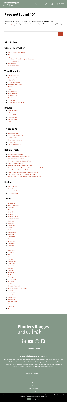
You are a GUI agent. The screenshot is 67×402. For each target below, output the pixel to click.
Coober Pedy (11, 225)
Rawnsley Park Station (14, 286)
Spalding (10, 290)
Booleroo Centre (13, 216)
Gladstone (11, 234)
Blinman (10, 214)
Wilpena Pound (12, 302)
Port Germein (12, 279)
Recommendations (13, 66)
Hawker (10, 239)
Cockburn (11, 223)
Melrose (10, 259)
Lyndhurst (11, 252)
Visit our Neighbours (14, 193)
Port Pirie (11, 281)
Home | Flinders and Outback (16, 52)
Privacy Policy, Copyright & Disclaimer (22, 59)
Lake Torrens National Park (16, 163)
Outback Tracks (12, 91)
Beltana (10, 210)
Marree (10, 257)
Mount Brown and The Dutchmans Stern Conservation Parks (26, 168)
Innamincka (11, 241)
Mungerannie (12, 261)
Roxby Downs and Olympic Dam (17, 288)
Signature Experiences (14, 144)
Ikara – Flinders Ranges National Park (19, 156)
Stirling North (12, 293)
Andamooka (11, 203)
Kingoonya (11, 245)
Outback (10, 189)
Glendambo (11, 237)
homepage (11, 24)
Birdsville (10, 212)
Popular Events (12, 142)
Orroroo (10, 268)
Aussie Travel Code (13, 75)
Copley (10, 228)
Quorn (10, 284)
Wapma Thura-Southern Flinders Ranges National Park (24, 177)
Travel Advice (12, 98)
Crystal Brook (12, 232)
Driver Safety (12, 80)
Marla (9, 254)
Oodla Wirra (11, 263)
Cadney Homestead (13, 219)
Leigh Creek (11, 250)
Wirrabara (11, 304)
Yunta (9, 308)
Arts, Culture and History (15, 135)
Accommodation (13, 110)
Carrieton (11, 221)
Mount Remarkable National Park (18, 170)
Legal (9, 57)
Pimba (10, 275)
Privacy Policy (33, 388)
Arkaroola (11, 207)
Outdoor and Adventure (15, 140)
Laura (9, 248)
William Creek (12, 297)
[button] (62, 4)
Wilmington (11, 299)
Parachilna (11, 270)
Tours (9, 122)
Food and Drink (12, 119)
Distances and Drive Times (15, 78)
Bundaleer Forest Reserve (15, 154)
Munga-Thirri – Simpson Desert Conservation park (23, 172)
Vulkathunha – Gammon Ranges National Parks (22, 174)
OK (29, 399)
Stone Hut (11, 295)
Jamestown (11, 243)
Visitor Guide (11, 100)
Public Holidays (12, 93)
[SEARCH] (60, 34)
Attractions (11, 113)
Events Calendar (13, 117)
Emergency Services (14, 82)
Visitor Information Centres (16, 102)
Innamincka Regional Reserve (17, 159)
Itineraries (11, 87)
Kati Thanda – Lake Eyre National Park (19, 161)
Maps (9, 89)
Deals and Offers (12, 115)
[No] (65, 397)
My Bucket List (12, 63)
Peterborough (12, 272)
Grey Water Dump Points (15, 84)
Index (9, 54)
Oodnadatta (11, 266)
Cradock (10, 230)
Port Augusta (12, 277)
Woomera (11, 306)
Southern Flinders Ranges (15, 191)
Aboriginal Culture (13, 133)
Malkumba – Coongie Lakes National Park (20, 165)
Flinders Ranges (12, 186)
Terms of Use (15, 61)
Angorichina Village (13, 205)
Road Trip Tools (12, 96)
